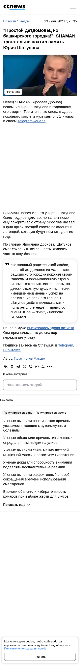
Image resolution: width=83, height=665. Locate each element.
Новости (10, 21)
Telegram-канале (32, 121)
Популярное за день (18, 412)
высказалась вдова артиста (50, 328)
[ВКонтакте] (5, 366)
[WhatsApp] (36, 366)
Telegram (65, 345)
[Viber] (30, 366)
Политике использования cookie (25, 648)
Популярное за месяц (51, 412)
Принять (40, 656)
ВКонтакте (12, 350)
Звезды (24, 21)
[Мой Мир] (43, 366)
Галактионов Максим (29, 358)
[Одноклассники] (12, 366)
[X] (24, 366)
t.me (17, 91)
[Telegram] (18, 366)
